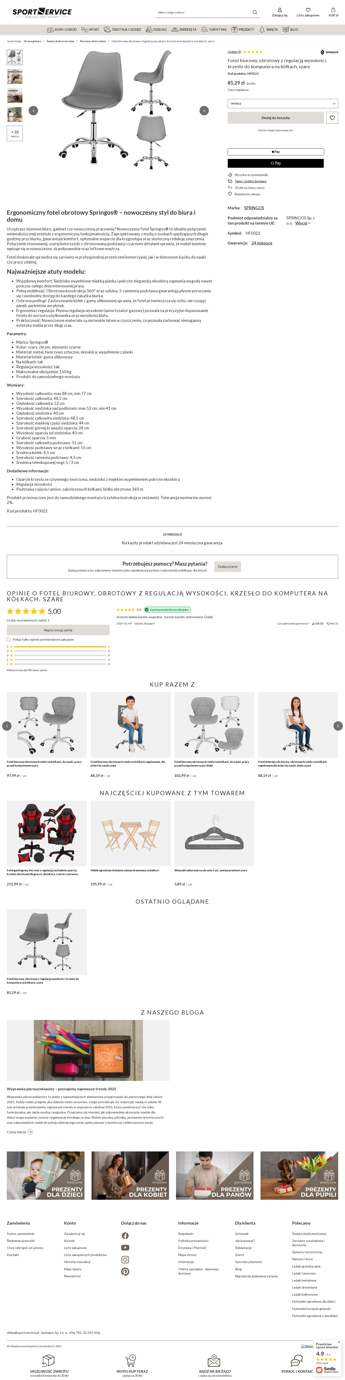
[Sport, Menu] (101, 29)
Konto (70, 1223)
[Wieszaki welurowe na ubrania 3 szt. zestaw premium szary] (214, 833)
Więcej (301, 223)
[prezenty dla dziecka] (45, 1175)
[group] (118, 111)
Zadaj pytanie (228, 566)
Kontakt (13, 1255)
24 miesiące (262, 243)
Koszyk (69, 1241)
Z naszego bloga (172, 1012)
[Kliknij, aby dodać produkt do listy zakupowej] (332, 118)
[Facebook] (144, 1236)
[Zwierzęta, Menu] (198, 29)
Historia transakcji (77, 1262)
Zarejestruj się (74, 1234)
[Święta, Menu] (280, 29)
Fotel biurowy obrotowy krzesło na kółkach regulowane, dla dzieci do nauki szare (128, 763)
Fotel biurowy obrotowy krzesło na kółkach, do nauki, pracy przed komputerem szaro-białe (211, 763)
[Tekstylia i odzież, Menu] (143, 29)
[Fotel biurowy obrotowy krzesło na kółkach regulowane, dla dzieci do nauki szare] (131, 725)
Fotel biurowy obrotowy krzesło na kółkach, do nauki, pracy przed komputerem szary (44, 763)
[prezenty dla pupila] (299, 1175)
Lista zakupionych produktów (85, 1255)
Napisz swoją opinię (58, 630)
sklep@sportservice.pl (23, 1333)
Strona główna (32, 41)
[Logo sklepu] (42, 12)
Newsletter (72, 1276)
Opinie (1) (234, 52)
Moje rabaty (72, 1269)
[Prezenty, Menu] (256, 29)
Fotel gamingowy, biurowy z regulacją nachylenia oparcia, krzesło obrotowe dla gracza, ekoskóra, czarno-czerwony (42, 872)
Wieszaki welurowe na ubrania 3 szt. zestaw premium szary (210, 870)
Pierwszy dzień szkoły (93, 41)
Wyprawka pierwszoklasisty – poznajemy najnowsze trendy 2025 (61, 1089)
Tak (318, 623)
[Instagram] (144, 1260)
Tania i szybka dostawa (250, 181)
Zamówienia (18, 1223)
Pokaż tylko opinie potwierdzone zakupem (43, 639)
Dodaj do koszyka (276, 118)
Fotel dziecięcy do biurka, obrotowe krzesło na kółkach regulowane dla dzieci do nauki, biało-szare (292, 763)
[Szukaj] (255, 12)
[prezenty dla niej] (130, 1175)
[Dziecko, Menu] (169, 29)
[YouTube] (144, 1248)
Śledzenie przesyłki (21, 1241)
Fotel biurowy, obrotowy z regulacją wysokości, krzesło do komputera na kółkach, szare (43, 980)
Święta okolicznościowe (60, 41)
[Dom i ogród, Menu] (79, 29)
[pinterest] (144, 1272)
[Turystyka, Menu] (228, 29)
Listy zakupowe (75, 1248)
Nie (333, 623)
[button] (33, 110)
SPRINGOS (254, 207)
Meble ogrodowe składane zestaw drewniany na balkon (125, 870)
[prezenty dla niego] (214, 1175)
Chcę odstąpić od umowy (25, 1248)
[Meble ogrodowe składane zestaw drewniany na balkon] (131, 833)
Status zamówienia (20, 1234)
